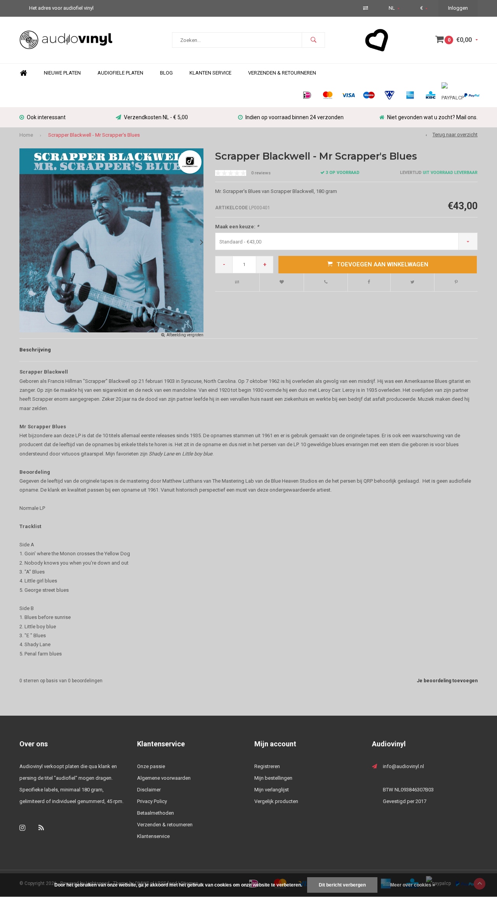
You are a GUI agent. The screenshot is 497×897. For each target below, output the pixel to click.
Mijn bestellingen (273, 778)
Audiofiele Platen (120, 73)
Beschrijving (35, 350)
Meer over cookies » (412, 885)
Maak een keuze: (237, 226)
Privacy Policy (152, 801)
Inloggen (458, 8)
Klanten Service (210, 73)
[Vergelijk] (365, 8)
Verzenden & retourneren (165, 824)
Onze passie (151, 766)
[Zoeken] (313, 40)
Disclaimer (149, 790)
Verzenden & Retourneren (282, 73)
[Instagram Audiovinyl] (22, 827)
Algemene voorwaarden (164, 778)
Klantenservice (153, 836)
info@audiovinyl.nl (403, 766)
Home (23, 73)
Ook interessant (46, 117)
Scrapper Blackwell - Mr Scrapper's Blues (94, 135)
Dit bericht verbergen (342, 885)
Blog (166, 73)
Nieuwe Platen (62, 73)
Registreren (267, 766)
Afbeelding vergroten (185, 335)
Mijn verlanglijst (271, 790)
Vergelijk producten (276, 801)
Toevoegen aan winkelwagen (382, 264)
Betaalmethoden (155, 813)
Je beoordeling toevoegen (447, 680)
